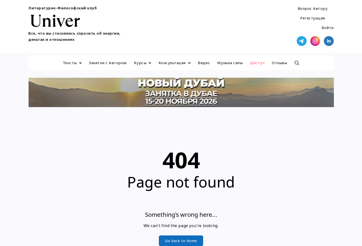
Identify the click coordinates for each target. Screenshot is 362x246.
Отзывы (279, 62)
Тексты (70, 62)
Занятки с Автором (108, 62)
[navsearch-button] (297, 63)
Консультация (172, 62)
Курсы (140, 62)
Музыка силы (230, 62)
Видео (204, 62)
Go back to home (181, 240)
